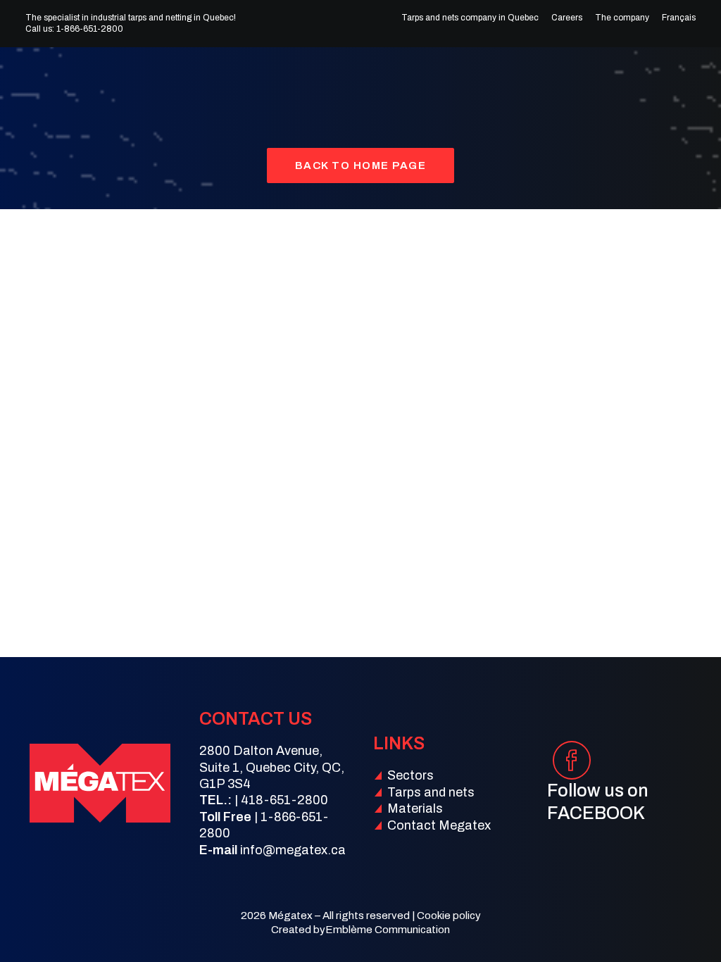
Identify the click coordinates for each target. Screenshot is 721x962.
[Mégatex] (56, 83)
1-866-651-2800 (89, 29)
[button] (571, 773)
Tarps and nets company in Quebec (470, 18)
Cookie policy (449, 915)
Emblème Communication (387, 929)
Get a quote (663, 83)
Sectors (222, 83)
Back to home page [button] (361, 165)
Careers (566, 18)
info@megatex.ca (293, 850)
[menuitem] (473, 17)
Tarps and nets (316, 83)
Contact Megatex (439, 825)
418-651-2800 (284, 800)
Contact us (490, 83)
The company (622, 18)
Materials (414, 83)
